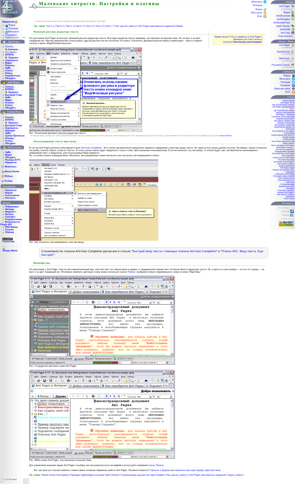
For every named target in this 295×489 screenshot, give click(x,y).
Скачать (9, 46)
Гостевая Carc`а (286, 218)
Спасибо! (10, 217)
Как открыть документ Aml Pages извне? (283, 142)
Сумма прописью (15, 135)
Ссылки (9, 229)
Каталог (9, 214)
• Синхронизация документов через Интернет (286, 186)
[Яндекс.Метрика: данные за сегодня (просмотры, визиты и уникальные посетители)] (9, 248)
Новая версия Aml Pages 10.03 (287, 102)
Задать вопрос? (236, 475)
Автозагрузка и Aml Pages (283, 153)
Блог (260, 16)
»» (24, 37)
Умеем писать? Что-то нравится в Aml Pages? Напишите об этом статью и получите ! (238, 39)
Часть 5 (90, 26)
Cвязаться (11, 190)
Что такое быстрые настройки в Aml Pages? (284, 161)
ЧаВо (8, 68)
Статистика (8, 241)
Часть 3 (70, 26)
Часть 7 (110, 26)
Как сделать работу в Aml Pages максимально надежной (145, 26)
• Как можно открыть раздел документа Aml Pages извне (285, 166)
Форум (11, 25)
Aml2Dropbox (283, 19)
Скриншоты (11, 60)
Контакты (10, 198)
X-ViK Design (12, 479)
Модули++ (10, 211)
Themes (131, 272)
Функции (10, 130)
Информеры (12, 206)
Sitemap (9, 232)
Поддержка (11, 35)
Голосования (12, 195)
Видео (8, 63)
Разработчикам (13, 219)
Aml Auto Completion (91, 147)
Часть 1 (50, 26)
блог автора (283, 207)
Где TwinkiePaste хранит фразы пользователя (284, 111)
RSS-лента (257, 12)
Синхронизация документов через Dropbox (143, 475)
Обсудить (10, 78)
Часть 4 (80, 26)
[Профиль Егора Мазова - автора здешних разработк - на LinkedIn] (291, 215)
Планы (8, 73)
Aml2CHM (285, 29)
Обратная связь (282, 88)
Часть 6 (100, 26)
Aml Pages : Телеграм (285, 115)
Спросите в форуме (160, 470)
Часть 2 (60, 26)
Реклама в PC (12, 160)
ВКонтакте (13, 31)
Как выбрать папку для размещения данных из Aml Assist (284, 127)
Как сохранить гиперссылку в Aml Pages (283, 156)
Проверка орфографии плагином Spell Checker (95, 475)
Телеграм (13, 28)
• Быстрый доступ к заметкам (286, 181)
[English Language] (15, 1)
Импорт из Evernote (285, 123)
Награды (10, 209)
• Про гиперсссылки (285, 178)
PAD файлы (11, 227)
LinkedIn (285, 215)
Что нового (11, 52)
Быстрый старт (13, 95)
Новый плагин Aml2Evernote (288, 138)
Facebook (285, 85)
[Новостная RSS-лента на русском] (16, 22)
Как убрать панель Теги (284, 121)
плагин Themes (225, 135)
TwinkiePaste (283, 51)
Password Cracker (281, 65)
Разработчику (12, 75)
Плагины (10, 65)
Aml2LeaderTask (281, 22)
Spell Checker (283, 26)
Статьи (9, 70)
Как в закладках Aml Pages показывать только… (282, 146)
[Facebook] (292, 212)
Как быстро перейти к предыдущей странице (284, 150)
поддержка (9, 186)
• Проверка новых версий (283, 176)
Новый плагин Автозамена (55, 475)
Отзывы (9, 102)
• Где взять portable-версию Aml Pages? (285, 191)
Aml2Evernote (283, 15)
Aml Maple (284, 45)
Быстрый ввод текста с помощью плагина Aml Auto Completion (174, 251)
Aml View (285, 33)
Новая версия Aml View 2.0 (282, 135)
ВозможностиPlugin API (10, 223)
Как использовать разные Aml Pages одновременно (283, 106)
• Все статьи (289, 198)
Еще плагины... (286, 36)
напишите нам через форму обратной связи (197, 470)
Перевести (11, 162)
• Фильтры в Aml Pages (284, 174)
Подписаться (12, 37)
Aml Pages (284, 6)
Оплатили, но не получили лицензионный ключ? (283, 118)
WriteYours (284, 58)
